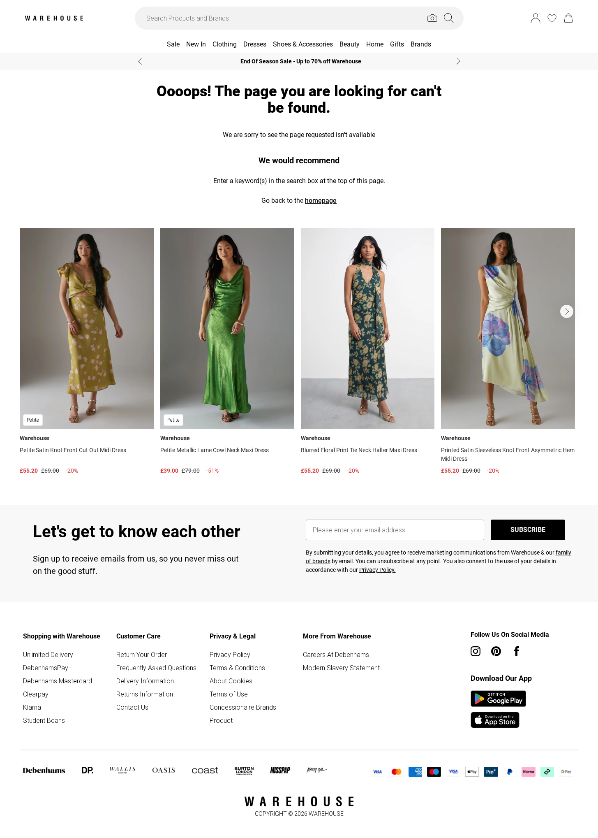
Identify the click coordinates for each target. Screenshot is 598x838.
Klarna (32, 707)
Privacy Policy (230, 654)
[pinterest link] (496, 651)
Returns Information (144, 694)
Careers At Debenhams (336, 654)
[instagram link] (475, 651)
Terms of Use (229, 694)
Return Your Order (141, 654)
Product (221, 720)
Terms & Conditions (237, 668)
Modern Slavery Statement (341, 668)
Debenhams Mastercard (57, 681)
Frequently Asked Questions (156, 668)
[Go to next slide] (566, 311)
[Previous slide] (140, 61)
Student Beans (44, 720)
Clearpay (35, 694)
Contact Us (132, 707)
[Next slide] (458, 61)
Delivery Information (145, 681)
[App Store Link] (498, 709)
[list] (299, 353)
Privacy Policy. (377, 569)
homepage (321, 200)
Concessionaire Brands (243, 707)
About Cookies (231, 681)
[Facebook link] (517, 651)
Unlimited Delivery (48, 654)
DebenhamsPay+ (47, 668)
